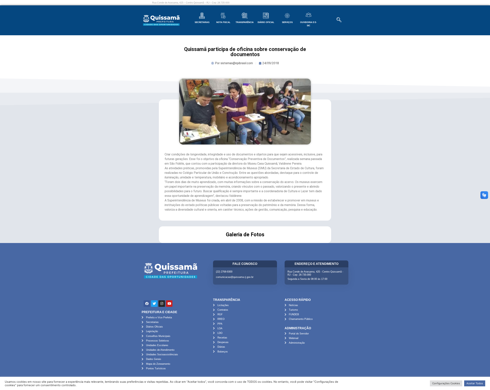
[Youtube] (169, 303)
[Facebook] (147, 303)
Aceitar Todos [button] (474, 383)
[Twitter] (154, 303)
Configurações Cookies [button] (446, 383)
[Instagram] (161, 303)
